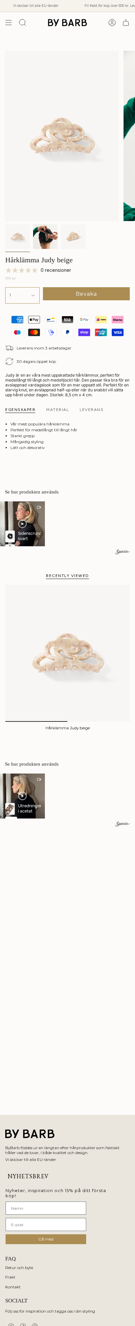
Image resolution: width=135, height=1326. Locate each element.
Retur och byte (19, 1267)
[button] (22, 523)
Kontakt (13, 1286)
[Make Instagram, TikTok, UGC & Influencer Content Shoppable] (123, 552)
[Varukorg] (126, 22)
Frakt (10, 1277)
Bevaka (86, 294)
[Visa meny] (8, 22)
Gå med (45, 1239)
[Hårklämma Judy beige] (67, 653)
